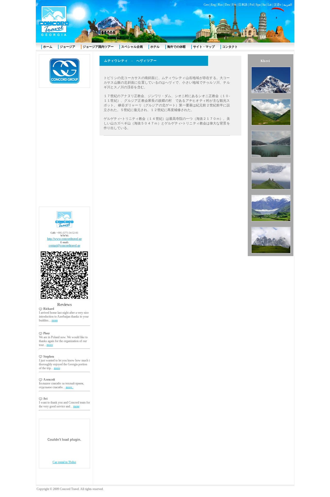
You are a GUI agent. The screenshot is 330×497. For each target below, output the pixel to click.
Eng (213, 4)
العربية (287, 4)
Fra (234, 4)
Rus (220, 4)
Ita (264, 4)
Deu (227, 4)
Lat (269, 4)
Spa (258, 4)
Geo (206, 4)
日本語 (243, 4)
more (55, 320)
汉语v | (278, 4)
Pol (252, 4)
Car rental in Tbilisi (64, 462)
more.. (69, 387)
